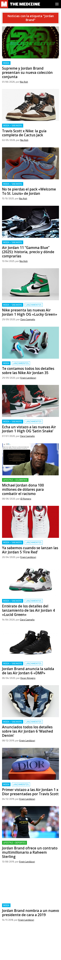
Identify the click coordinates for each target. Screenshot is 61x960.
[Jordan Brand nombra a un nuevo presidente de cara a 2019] (30, 885)
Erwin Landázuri (28, 377)
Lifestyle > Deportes (14, 842)
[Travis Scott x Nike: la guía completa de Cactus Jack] (30, 105)
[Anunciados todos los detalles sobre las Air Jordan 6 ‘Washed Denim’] (30, 701)
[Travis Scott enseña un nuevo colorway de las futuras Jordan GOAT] (30, 943)
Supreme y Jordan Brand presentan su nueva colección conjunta (29, 65)
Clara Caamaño (27, 319)
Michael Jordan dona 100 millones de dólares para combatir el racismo (29, 482)
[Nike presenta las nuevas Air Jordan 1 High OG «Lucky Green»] (30, 284)
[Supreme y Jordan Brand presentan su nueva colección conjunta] (30, 42)
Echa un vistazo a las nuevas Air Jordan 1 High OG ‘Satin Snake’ (29, 423)
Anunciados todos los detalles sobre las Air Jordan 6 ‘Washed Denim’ (28, 723)
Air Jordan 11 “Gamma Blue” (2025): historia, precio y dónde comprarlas (28, 244)
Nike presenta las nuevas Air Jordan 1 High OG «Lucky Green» (30, 307)
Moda (6, 63)
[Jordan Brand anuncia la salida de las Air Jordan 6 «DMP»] (30, 643)
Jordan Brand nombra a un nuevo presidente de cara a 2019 (29, 907)
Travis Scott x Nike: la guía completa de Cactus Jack (30, 127)
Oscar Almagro (27, 678)
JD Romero (25, 498)
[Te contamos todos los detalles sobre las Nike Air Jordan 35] (30, 343)
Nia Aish (24, 81)
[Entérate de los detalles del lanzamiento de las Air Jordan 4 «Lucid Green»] (30, 580)
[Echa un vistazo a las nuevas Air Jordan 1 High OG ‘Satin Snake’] (30, 401)
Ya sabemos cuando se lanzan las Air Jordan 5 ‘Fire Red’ (30, 544)
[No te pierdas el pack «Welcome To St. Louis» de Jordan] (30, 163)
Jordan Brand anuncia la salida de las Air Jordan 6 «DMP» (26, 665)
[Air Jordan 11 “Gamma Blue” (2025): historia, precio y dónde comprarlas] (30, 222)
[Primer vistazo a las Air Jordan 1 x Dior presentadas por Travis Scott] (30, 764)
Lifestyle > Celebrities (15, 480)
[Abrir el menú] (57, 4)
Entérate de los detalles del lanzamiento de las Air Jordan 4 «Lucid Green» (29, 603)
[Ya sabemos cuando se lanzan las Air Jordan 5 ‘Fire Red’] (30, 522)
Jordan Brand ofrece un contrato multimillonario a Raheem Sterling (23, 844)
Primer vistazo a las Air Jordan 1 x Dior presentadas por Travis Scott (25, 786)
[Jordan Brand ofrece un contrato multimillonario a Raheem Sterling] (30, 822)
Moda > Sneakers (12, 125)
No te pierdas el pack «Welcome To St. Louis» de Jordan (30, 186)
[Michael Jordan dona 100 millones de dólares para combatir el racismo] (30, 459)
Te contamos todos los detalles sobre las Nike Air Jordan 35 (30, 365)
